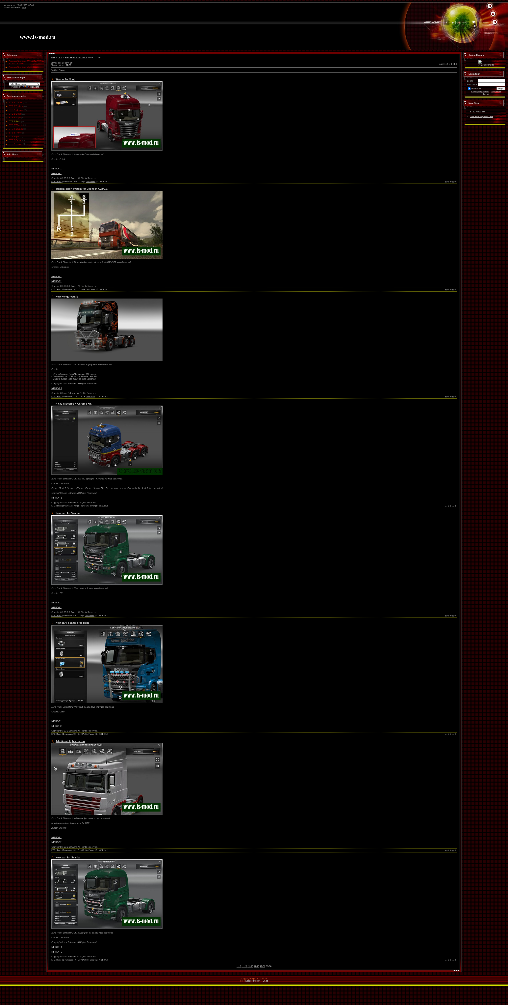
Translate (34, 87)
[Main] (490, 6)
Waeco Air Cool (65, 79)
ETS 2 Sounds (16, 129)
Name (62, 70)
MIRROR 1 (56, 388)
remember (476, 88)
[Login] (495, 22)
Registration (496, 92)
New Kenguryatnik (67, 296)
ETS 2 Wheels (16, 125)
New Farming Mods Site (481, 116)
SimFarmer (90, 182)
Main (53, 57)
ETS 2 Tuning (15, 144)
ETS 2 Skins (15, 114)
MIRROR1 (56, 168)
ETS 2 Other (15, 140)
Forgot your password (480, 92)
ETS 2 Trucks (15, 102)
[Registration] (493, 14)
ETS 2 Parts (15, 121)
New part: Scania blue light (72, 622)
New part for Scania (68, 513)
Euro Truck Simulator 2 (76, 57)
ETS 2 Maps (15, 117)
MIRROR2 (56, 173)
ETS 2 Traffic (15, 132)
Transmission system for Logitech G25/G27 (82, 188)
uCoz (265, 981)
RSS (24, 7)
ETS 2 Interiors (16, 110)
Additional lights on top (70, 741)
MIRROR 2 (56, 952)
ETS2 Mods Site (477, 111)
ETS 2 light (14, 136)
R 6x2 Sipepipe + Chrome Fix (73, 403)
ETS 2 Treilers (16, 106)
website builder (252, 981)
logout (486, 94)
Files (60, 57)
